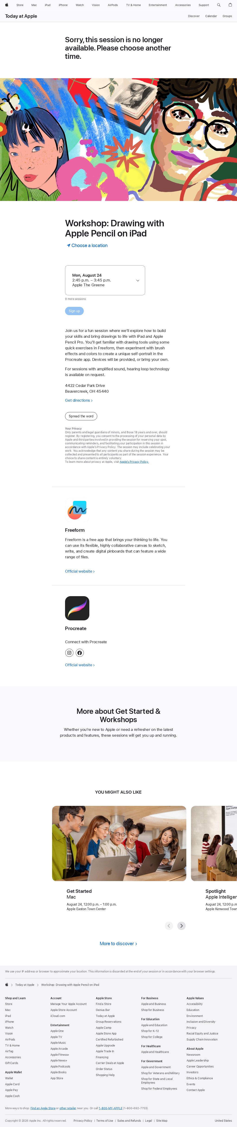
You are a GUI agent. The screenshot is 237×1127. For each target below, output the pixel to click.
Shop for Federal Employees (159, 1088)
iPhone (9, 1021)
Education (193, 1010)
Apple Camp (103, 1027)
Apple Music (58, 1042)
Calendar (211, 16)
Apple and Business (153, 1004)
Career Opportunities (200, 1066)
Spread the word (81, 416)
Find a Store (103, 1004)
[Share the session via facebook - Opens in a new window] (80, 653)
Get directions (77, 400)
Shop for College (151, 1037)
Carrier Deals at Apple (110, 1063)
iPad (8, 1016)
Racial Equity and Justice (202, 1033)
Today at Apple (21, 16)
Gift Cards (11, 1063)
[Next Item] (181, 926)
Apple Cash (12, 1096)
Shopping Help (105, 1075)
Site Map (161, 1120)
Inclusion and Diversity (201, 1021)
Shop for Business (152, 1010)
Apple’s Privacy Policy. (134, 461)
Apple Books (58, 1072)
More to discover (117, 943)
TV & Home (12, 1045)
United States (223, 1120)
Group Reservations (108, 1021)
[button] (218, 5)
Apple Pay (11, 1090)
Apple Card (12, 1084)
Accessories (13, 1057)
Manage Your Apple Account (68, 1004)
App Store (56, 1078)
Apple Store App (106, 1033)
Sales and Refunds (129, 1120)
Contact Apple (196, 1090)
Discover (194, 16)
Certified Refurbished (109, 1039)
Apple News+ (58, 1060)
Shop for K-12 (150, 1031)
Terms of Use (104, 1120)
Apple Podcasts (60, 1066)
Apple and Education (154, 1025)
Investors (192, 1072)
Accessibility (195, 1004)
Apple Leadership (198, 1060)
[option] (103, 280)
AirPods (10, 1039)
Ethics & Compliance (200, 1078)
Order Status (104, 1069)
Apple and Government (156, 1067)
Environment (195, 1016)
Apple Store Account (63, 1010)
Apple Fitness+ (59, 1054)
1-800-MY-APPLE (110, 1108)
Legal (148, 1120)
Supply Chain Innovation (202, 1039)
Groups (227, 16)
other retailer (67, 1108)
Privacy (191, 1027)
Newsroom (193, 1054)
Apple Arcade (59, 1048)
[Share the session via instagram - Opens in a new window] (69, 653)
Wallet (9, 1078)
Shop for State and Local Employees (157, 1080)
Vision (9, 1033)
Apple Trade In (105, 1051)
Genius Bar (103, 1010)
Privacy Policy (83, 1120)
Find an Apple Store (43, 1108)
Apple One (57, 1031)
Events (191, 1084)
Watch (9, 1027)
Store (8, 1004)
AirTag (9, 1051)
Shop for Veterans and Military (160, 1073)
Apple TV (56, 1037)
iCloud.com (57, 1016)
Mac (8, 1010)
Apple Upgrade (105, 1045)
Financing (102, 1057)
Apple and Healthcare (155, 1052)
